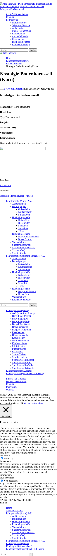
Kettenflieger (24, 220)
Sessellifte (23, 228)
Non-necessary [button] (7, 477)
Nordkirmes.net (19, 22)
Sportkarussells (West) (22, 368)
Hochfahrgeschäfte (21, 217)
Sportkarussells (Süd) (22, 365)
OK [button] (21, 403)
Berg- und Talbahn (27, 291)
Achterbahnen (19, 203)
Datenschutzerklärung (16, 381)
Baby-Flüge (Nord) (21, 316)
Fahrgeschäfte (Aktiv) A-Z (19, 201)
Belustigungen (19, 206)
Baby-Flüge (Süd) (20, 321)
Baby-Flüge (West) (21, 324)
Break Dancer (25, 239)
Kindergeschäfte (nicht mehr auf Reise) (25, 373)
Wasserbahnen (19, 242)
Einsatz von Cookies (16, 378)
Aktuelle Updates (14, 510)
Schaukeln (23, 225)
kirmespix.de (18, 39)
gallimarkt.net (18, 28)
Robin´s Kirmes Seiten (17, 14)
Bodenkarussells (20, 327)
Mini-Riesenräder (20, 340)
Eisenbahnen (18, 332)
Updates (10, 389)
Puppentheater (19, 349)
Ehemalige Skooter (21, 299)
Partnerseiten (12, 20)
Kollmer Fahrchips (21, 44)
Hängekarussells (20, 335)
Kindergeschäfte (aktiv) (17, 310)
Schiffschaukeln (20, 357)
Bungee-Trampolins (21, 329)
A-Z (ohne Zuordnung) (23, 313)
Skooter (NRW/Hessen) (23, 247)
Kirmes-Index (18, 33)
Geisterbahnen (25, 209)
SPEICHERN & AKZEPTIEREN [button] (16, 500)
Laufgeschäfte (25, 212)
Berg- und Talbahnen (28, 236)
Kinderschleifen (19, 343)
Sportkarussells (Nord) (23, 359)
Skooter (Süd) (19, 253)
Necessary (9, 458)
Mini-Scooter (18, 346)
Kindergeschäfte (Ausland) (19, 370)
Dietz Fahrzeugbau (21, 42)
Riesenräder (24, 223)
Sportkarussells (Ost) (22, 362)
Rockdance (5, 185)
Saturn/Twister (19, 354)
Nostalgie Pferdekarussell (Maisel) (16, 195)
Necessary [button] (5, 455)
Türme (21, 231)
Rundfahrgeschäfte (21, 234)
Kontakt (10, 17)
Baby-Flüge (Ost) (20, 318)
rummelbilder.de (20, 36)
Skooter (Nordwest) (21, 245)
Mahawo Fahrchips (21, 31)
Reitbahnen (17, 351)
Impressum (11, 387)
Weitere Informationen (34, 403)
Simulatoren (24, 214)
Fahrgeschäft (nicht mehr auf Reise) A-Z (25, 255)
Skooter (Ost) (18, 250)
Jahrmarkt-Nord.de (21, 25)
